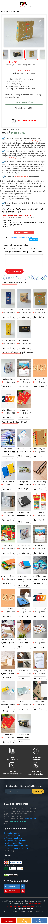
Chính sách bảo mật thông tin (16, 848)
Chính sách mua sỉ (11, 833)
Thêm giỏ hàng (9, 458)
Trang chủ (4, 11)
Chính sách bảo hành (13, 838)
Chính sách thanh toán (13, 836)
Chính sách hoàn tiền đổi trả (16, 846)
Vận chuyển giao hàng (13, 843)
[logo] (25, 4)
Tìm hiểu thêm (8, 317)
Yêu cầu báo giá (25, 232)
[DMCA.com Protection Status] (11, 875)
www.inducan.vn (16, 227)
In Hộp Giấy (15, 11)
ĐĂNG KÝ (38, 791)
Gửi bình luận (14, 271)
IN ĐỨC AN (39, 911)
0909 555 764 (31, 819)
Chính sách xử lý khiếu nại (15, 841)
